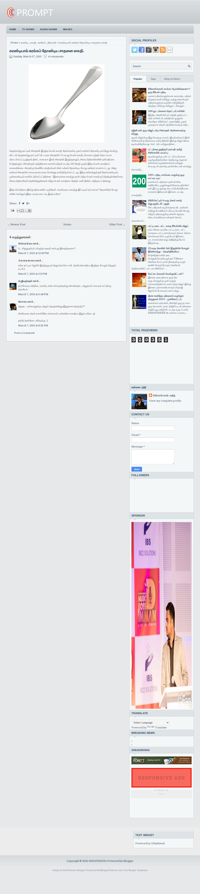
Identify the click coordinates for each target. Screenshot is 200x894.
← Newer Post (16, 224)
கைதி (33, 42)
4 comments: (56, 56)
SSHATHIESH (97, 861)
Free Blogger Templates (135, 870)
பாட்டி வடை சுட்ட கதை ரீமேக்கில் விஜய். (168, 226)
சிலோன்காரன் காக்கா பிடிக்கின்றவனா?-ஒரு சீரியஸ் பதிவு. (169, 90)
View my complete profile (165, 400)
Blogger (128, 861)
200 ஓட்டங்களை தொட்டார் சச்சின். (166, 111)
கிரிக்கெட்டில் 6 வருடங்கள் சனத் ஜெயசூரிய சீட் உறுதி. (165, 202)
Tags (153, 79)
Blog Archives (172, 79)
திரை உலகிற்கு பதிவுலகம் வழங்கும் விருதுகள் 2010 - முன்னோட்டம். (166, 297)
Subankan (25, 243)
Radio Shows (48, 29)
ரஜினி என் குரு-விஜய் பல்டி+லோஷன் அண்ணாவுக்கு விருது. (158, 132)
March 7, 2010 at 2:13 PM (32, 273)
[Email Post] (12, 210)
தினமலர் (51, 42)
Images (67, 29)
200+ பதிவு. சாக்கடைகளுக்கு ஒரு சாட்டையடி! (166, 176)
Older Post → (117, 224)
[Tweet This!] (23, 203)
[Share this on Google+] (28, 203)
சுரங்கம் (42, 42)
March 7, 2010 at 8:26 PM (33, 325)
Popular (138, 79)
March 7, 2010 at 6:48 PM (33, 294)
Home (12, 29)
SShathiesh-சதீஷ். (164, 395)
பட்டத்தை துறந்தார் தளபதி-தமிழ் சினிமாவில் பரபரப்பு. (165, 150)
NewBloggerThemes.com (109, 870)
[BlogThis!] (22, 211)
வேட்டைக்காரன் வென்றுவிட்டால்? (166, 273)
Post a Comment (24, 333)
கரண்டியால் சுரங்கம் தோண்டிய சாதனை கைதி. (46, 50)
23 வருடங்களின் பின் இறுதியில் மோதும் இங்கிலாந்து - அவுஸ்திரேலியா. (168, 249)
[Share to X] (26, 211)
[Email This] (19, 211)
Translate (161, 727)
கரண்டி (24, 42)
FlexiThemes (69, 870)
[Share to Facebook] (30, 211)
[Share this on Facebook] (19, 203)
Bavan (22, 301)
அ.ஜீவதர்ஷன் (25, 281)
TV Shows (28, 29)
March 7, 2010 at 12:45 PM (33, 253)
